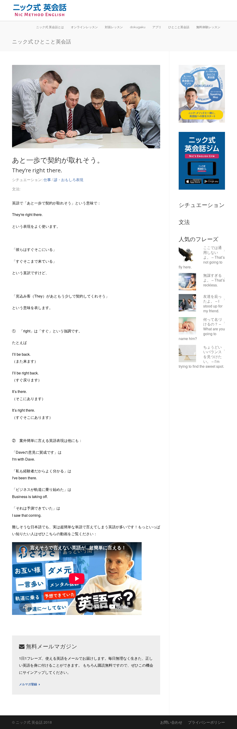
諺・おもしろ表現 (68, 179)
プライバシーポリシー (206, 722)
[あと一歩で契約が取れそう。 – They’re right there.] (86, 106)
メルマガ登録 (28, 684)
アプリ (156, 27)
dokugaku (137, 27)
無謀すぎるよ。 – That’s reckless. (214, 280)
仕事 (47, 179)
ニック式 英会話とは (50, 27)
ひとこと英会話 (178, 27)
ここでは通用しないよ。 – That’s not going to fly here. (202, 257)
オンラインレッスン (84, 27)
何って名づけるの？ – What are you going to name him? (202, 329)
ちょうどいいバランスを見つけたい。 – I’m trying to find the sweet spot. (201, 357)
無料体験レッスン (208, 27)
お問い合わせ (171, 722)
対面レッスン (114, 27)
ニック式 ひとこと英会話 (41, 41)
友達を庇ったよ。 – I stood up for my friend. (212, 303)
